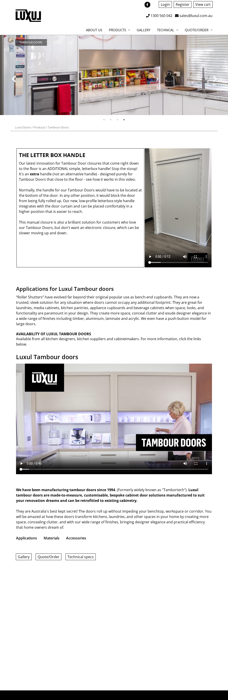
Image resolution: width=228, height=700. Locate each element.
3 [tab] (117, 119)
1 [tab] (104, 119)
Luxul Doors (23, 127)
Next (214, 75)
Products (117, 30)
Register (182, 4)
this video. (127, 179)
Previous (13, 75)
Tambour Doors (58, 127)
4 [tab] (124, 119)
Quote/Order (196, 30)
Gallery (143, 30)
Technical (165, 30)
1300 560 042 (161, 15)
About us (94, 30)
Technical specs (80, 556)
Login (165, 4)
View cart (203, 4)
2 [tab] (110, 119)
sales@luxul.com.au (195, 15)
